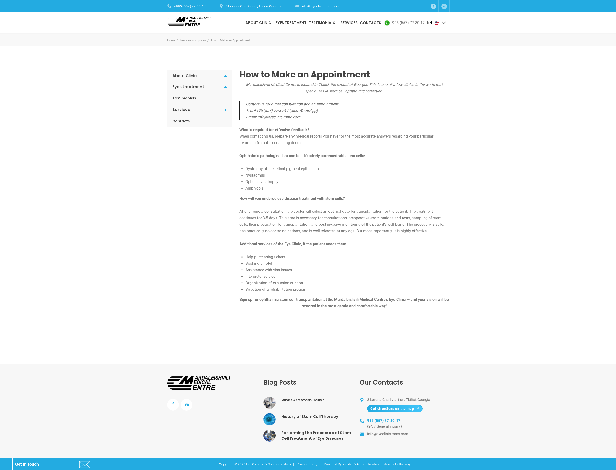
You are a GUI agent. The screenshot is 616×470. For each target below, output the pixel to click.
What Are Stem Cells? (302, 400)
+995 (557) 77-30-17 (190, 6)
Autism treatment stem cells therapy (384, 464)
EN (430, 22)
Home (171, 40)
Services (349, 22)
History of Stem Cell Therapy (309, 416)
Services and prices (193, 40)
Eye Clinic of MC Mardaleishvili (268, 464)
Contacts (370, 22)
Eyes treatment (291, 22)
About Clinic (258, 22)
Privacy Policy (307, 464)
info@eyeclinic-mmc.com (321, 6)
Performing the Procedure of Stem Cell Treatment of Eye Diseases (316, 435)
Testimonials (322, 22)
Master (347, 464)
